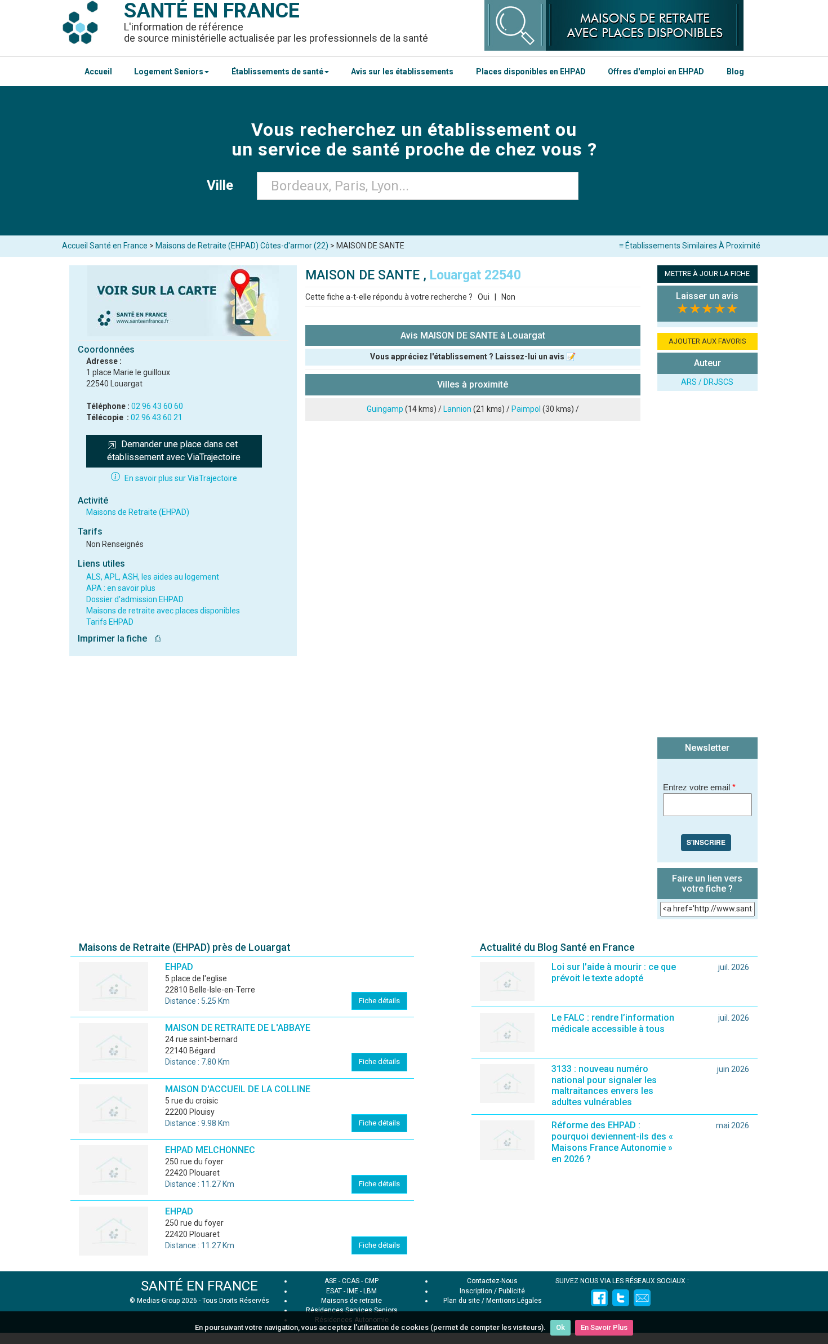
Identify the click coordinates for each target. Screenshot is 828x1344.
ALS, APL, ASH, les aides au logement (152, 576)
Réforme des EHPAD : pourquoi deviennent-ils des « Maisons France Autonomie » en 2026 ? (612, 1142)
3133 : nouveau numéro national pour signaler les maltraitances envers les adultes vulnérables (604, 1085)
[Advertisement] (707, 566)
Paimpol (526, 408)
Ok (560, 1327)
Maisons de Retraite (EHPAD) (137, 512)
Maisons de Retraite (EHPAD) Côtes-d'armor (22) (241, 245)
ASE (330, 1281)
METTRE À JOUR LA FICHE (707, 273)
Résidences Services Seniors (352, 1310)
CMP (371, 1281)
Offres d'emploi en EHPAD (656, 71)
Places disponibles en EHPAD (531, 71)
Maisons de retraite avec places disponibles (163, 610)
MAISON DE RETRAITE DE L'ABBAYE (237, 1027)
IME (352, 1291)
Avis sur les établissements (402, 71)
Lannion (457, 408)
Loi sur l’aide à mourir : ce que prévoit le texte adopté (613, 972)
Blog (735, 71)
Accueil (98, 71)
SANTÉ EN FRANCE (199, 1286)
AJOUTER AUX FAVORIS (707, 341)
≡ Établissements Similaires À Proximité (689, 245)
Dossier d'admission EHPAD (135, 599)
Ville (223, 185)
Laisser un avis (707, 296)
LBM (370, 1291)
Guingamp (385, 408)
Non (508, 296)
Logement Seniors (168, 71)
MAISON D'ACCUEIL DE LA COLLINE (237, 1089)
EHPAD (179, 967)
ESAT (334, 1291)
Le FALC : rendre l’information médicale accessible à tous (612, 1023)
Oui (483, 296)
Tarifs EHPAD (109, 621)
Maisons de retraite (351, 1301)
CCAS (350, 1281)
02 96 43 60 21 (156, 417)
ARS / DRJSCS (707, 381)
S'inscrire (706, 842)
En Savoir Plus (604, 1327)
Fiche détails (379, 1000)
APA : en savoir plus (120, 588)
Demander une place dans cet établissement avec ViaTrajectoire (174, 450)
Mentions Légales (514, 1301)
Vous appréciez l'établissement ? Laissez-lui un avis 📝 (473, 356)
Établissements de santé (277, 71)
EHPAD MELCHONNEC (210, 1150)
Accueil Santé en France (105, 245)
